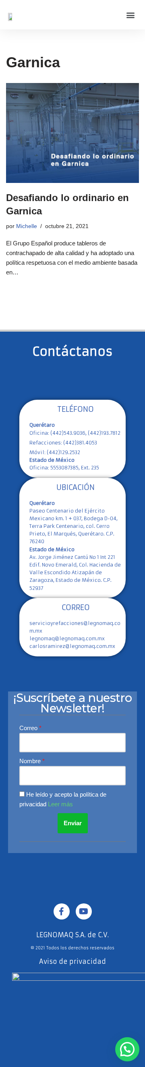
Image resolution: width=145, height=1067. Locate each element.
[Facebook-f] (62, 911)
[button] (130, 14)
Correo (29, 727)
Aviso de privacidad (72, 961)
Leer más (60, 804)
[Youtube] (84, 911)
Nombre (30, 761)
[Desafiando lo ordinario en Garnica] (72, 133)
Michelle (26, 226)
